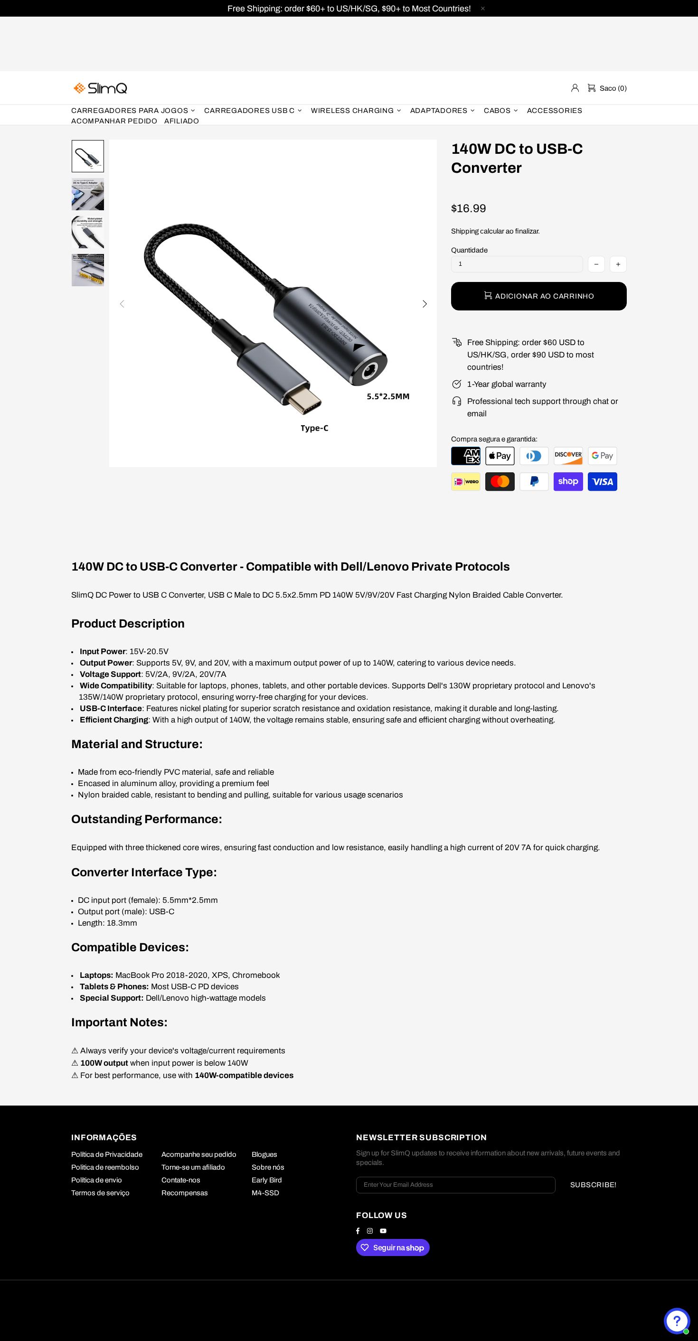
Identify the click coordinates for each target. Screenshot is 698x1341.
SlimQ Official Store (101, 88)
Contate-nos (180, 1180)
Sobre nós (268, 1167)
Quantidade (469, 250)
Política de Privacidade (106, 1154)
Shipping (465, 231)
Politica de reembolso (105, 1167)
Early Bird (267, 1180)
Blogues (264, 1154)
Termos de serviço (100, 1193)
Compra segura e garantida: (494, 439)
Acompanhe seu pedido (198, 1154)
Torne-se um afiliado (193, 1167)
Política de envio (96, 1180)
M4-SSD (265, 1193)
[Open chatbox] (677, 1321)
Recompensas (184, 1193)
